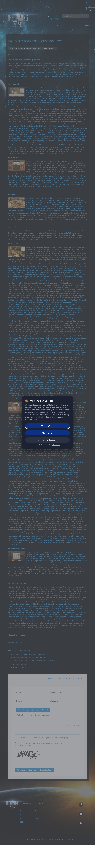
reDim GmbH (56, 445)
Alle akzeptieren (47, 426)
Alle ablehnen (47, 433)
